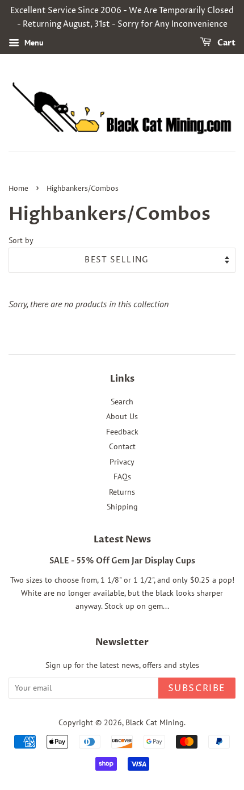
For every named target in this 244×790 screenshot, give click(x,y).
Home (18, 189)
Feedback (122, 432)
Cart (225, 42)
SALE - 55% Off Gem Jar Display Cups (122, 561)
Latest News (122, 539)
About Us (122, 416)
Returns (122, 492)
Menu (33, 42)
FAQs (122, 476)
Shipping (122, 506)
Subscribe (197, 688)
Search (122, 401)
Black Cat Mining (154, 722)
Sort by (21, 240)
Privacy (122, 462)
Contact (122, 446)
